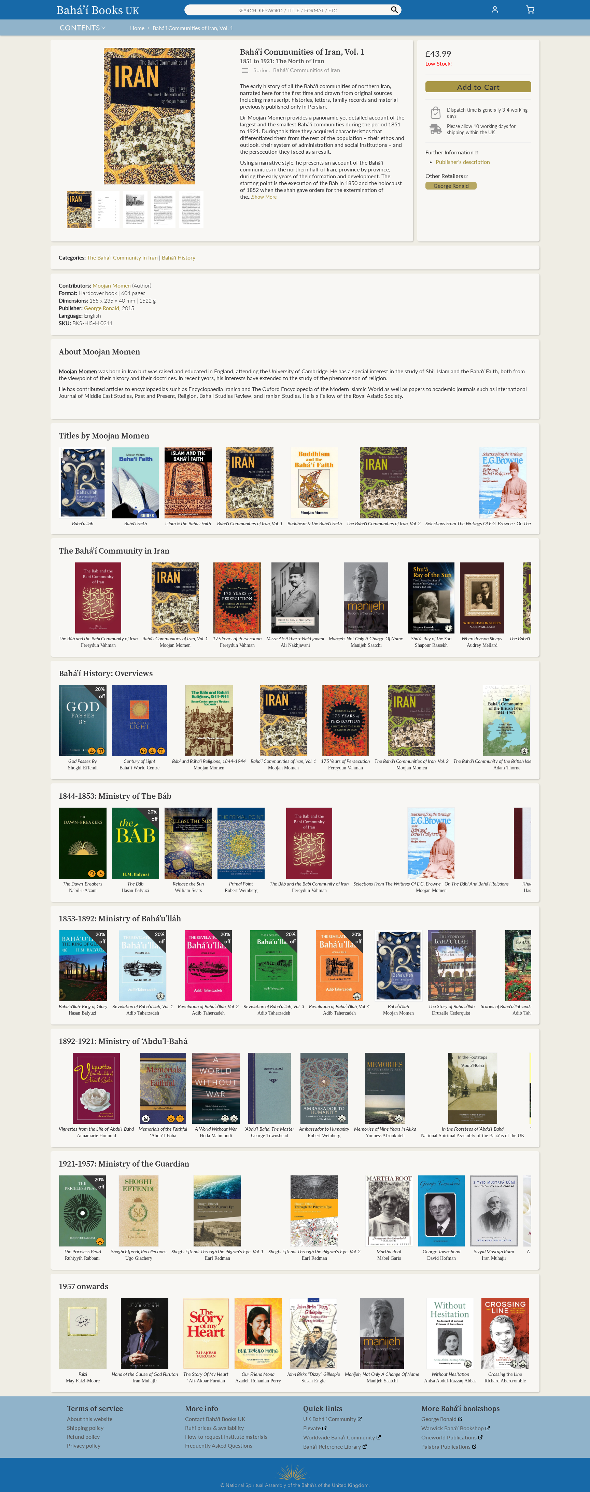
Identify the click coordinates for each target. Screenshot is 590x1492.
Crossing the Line (505, 1374)
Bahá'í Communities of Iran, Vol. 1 (193, 28)
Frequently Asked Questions (218, 1445)
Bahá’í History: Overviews (106, 673)
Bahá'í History (178, 257)
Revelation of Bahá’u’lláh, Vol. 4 (339, 1006)
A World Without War (216, 1128)
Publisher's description (463, 162)
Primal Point (241, 883)
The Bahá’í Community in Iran (122, 257)
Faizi (83, 1374)
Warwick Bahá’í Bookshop (453, 1428)
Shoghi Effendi (83, 767)
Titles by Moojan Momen (104, 435)
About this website (89, 1419)
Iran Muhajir (494, 1258)
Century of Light (139, 761)
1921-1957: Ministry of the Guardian (124, 1163)
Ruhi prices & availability (214, 1428)
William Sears (188, 890)
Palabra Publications (446, 1447)
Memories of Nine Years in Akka (385, 1128)
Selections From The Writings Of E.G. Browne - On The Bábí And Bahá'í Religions (503, 523)
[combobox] (293, 9)
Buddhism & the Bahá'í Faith (314, 523)
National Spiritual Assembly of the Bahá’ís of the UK (472, 1135)
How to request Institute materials (226, 1436)
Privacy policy (83, 1445)
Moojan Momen (112, 285)
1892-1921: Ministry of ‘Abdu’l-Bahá (123, 1041)
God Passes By (82, 761)
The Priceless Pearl (82, 1251)
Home (137, 28)
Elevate (312, 1428)
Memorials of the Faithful (163, 1128)
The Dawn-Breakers (82, 883)
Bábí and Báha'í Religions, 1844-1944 (209, 761)
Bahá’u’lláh (82, 523)
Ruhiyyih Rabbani (82, 1258)
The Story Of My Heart (205, 1374)
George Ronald (451, 186)
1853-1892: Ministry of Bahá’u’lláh (120, 918)
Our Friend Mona (258, 1374)
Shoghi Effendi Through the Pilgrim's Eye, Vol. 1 (217, 1251)
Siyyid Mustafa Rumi (494, 1251)
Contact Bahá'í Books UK (215, 1419)
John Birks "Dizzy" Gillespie (313, 1374)
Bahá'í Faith (135, 523)
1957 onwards (84, 1286)
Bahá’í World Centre (139, 767)
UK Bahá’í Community (330, 1419)
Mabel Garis (389, 1258)
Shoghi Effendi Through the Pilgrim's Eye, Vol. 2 (314, 1251)
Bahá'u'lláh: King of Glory (83, 1006)
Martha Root (389, 1251)
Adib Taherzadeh (142, 1013)
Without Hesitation (450, 1374)
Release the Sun (188, 883)
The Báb (135, 883)
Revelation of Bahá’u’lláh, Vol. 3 (273, 1006)
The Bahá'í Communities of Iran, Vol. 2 (384, 523)
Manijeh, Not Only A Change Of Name (366, 638)
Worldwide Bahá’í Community (339, 1437)
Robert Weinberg (241, 890)
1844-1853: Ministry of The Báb (115, 795)
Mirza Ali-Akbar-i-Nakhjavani (295, 638)
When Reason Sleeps (482, 638)
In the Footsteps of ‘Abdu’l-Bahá (473, 1128)
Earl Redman (217, 1258)
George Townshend (269, 1135)
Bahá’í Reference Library (332, 1447)
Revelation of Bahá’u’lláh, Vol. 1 (142, 1006)
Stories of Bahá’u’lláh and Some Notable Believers (529, 1006)
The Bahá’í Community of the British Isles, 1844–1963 (506, 761)
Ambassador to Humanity (324, 1128)
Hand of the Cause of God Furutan (145, 1374)
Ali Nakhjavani (295, 645)
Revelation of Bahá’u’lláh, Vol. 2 (208, 1006)
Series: (296, 70)
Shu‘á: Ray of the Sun (431, 638)
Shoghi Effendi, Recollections (139, 1251)
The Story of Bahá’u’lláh (452, 1006)
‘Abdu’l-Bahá (163, 1135)
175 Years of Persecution (237, 638)
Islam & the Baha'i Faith (188, 523)
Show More (264, 196)
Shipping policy (85, 1428)
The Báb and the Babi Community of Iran (98, 638)
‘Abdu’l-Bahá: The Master (269, 1128)
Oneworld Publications (449, 1437)
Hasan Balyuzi (135, 890)
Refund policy (83, 1436)
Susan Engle (313, 1380)
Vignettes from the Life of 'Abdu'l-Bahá (96, 1128)
